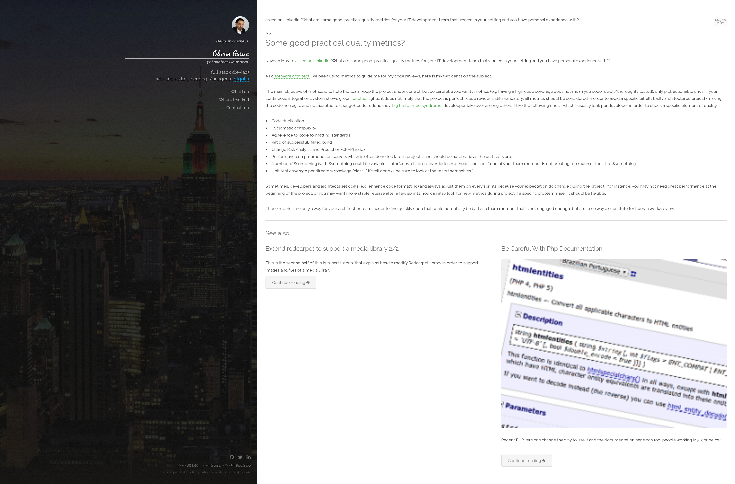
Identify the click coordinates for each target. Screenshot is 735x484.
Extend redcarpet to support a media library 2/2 (332, 248)
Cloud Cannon (243, 465)
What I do (240, 91)
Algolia (241, 78)
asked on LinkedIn (312, 60)
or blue (359, 98)
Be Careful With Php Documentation (551, 248)
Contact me (237, 107)
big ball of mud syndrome (417, 105)
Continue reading (289, 282)
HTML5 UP (192, 465)
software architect (292, 76)
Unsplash (216, 465)
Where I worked (234, 99)
